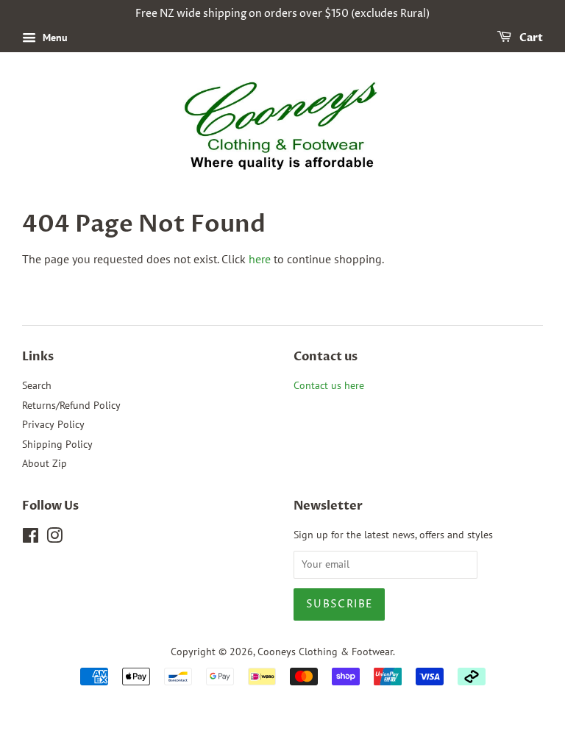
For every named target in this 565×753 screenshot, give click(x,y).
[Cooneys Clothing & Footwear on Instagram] (54, 538)
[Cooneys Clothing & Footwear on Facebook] (30, 538)
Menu (54, 37)
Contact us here (329, 385)
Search (36, 385)
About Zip (44, 463)
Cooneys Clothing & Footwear (325, 651)
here (260, 258)
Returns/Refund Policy (71, 405)
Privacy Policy (53, 424)
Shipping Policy (57, 444)
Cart (530, 38)
